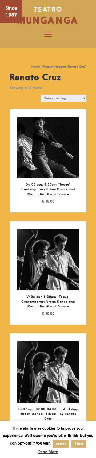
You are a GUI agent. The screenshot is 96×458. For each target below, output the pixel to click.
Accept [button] (61, 443)
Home (35, 66)
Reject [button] (79, 443)
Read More (48, 451)
